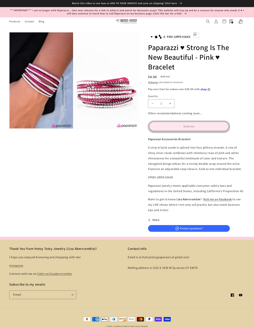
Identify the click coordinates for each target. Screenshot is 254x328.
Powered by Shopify (139, 326)
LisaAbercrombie (121, 326)
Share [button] (155, 220)
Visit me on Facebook (217, 199)
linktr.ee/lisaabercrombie (54, 274)
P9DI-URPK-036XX (178, 37)
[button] (208, 21)
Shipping (153, 82)
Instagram (16, 266)
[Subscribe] (72, 294)
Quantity (153, 96)
